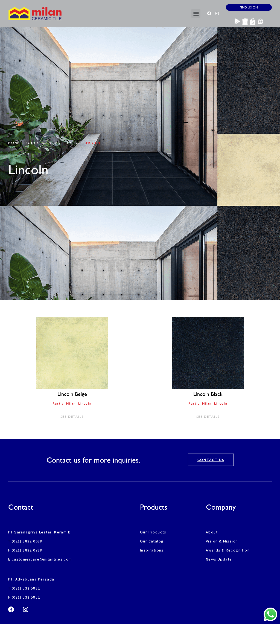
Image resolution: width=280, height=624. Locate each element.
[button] (195, 13)
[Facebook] (209, 13)
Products (34, 143)
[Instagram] (217, 13)
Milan (54, 143)
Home (13, 143)
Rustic (72, 143)
